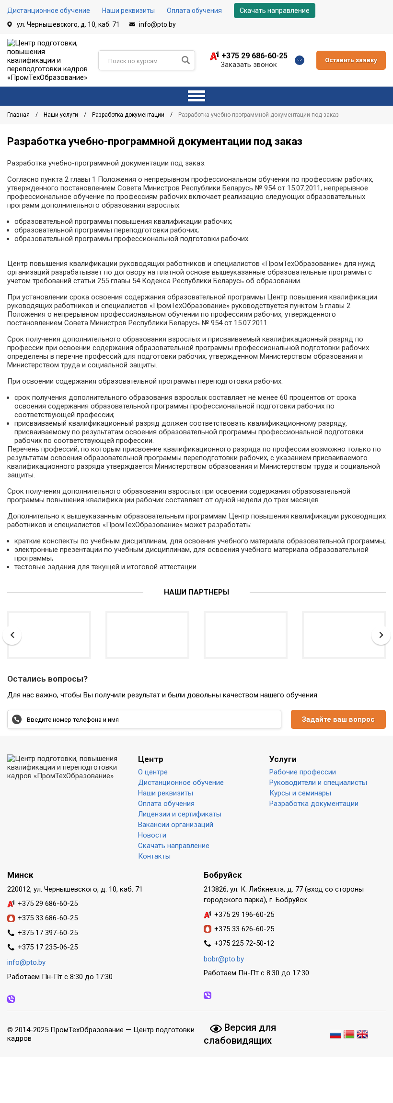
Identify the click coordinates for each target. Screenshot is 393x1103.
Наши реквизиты (128, 10)
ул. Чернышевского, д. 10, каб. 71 (68, 24)
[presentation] (12, 635)
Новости (152, 835)
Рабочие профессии (302, 772)
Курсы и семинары (300, 793)
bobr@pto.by (224, 959)
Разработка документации (129, 114)
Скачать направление (275, 10)
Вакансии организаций (175, 824)
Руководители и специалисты (318, 782)
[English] (362, 1032)
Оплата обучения (194, 10)
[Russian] (336, 1032)
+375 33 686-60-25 (48, 918)
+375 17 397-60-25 (48, 932)
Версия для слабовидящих (240, 1034)
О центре (153, 772)
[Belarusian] (349, 1032)
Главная (19, 114)
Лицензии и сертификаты (179, 814)
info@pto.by (157, 24)
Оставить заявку (351, 60)
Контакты (154, 856)
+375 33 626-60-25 (244, 929)
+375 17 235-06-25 (48, 947)
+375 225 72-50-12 (244, 943)
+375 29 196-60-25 (244, 914)
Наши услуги (62, 114)
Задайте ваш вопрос (338, 719)
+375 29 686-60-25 (254, 55)
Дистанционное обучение (48, 10)
